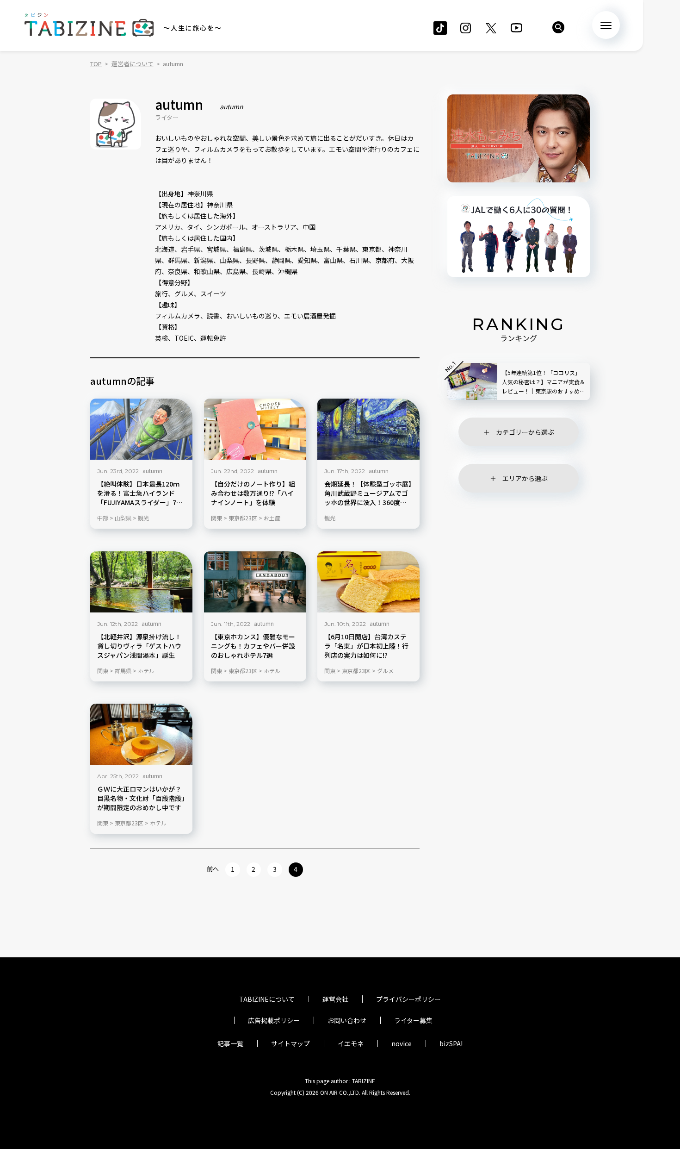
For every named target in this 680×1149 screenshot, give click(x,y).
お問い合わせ (347, 1020)
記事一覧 (230, 1043)
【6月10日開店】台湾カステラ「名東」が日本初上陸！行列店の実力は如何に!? (366, 645)
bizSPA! (451, 1043)
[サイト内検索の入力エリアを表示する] (558, 27)
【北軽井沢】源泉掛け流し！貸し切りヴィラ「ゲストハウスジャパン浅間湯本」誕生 (139, 645)
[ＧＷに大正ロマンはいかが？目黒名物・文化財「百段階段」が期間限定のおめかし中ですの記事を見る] (141, 734)
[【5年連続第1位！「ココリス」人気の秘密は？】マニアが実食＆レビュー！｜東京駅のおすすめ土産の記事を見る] (472, 381)
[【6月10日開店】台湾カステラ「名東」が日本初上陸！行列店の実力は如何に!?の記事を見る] (368, 581)
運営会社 (335, 999)
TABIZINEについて (267, 999)
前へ (213, 868)
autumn (152, 471)
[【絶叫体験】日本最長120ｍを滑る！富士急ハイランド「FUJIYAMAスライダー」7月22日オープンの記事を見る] (141, 429)
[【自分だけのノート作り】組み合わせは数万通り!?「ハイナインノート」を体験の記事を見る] (255, 429)
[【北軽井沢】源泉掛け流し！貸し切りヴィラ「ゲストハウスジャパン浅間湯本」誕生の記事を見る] (141, 581)
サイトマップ (290, 1043)
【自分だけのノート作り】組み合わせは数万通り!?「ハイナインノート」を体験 (253, 493)
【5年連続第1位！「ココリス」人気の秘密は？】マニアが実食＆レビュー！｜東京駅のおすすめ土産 (543, 382)
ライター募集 (413, 1020)
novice (401, 1043)
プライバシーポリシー (408, 999)
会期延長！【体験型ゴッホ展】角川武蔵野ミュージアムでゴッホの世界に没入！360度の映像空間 (368, 493)
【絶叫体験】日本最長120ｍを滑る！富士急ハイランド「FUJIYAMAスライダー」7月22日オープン (140, 493)
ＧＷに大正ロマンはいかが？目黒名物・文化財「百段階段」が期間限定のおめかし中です (141, 798)
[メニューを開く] (606, 25)
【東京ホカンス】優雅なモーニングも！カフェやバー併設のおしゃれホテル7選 (253, 645)
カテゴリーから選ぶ (525, 432)
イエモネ (351, 1043)
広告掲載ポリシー (274, 1020)
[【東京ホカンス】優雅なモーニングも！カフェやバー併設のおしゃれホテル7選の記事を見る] (255, 581)
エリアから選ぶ (525, 478)
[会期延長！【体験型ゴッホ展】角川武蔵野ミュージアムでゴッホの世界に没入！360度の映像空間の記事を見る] (368, 429)
